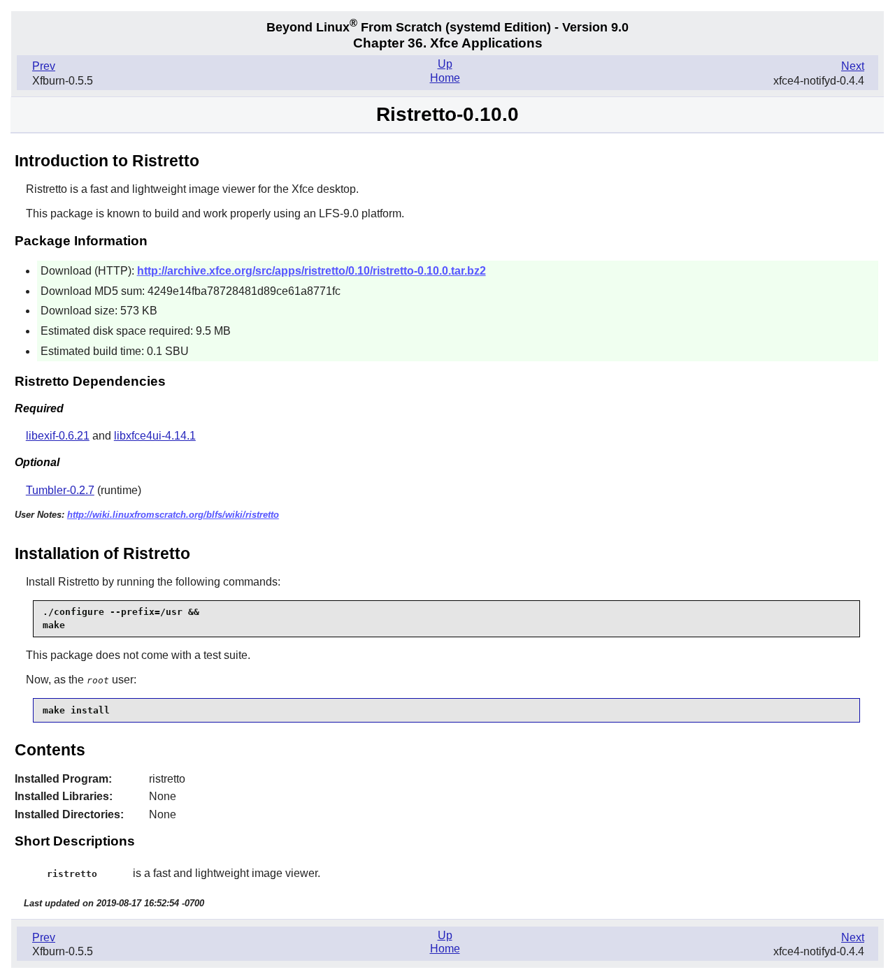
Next (852, 66)
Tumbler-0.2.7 (60, 490)
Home (445, 78)
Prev (43, 66)
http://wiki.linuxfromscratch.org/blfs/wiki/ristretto (173, 514)
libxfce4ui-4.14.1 (155, 436)
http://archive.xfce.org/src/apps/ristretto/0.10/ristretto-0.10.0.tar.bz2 (311, 271)
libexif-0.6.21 (58, 436)
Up (445, 64)
